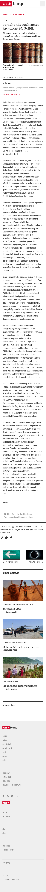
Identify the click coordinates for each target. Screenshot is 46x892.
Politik (4, 736)
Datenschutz (6, 777)
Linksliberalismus (25, 514)
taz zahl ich (6, 816)
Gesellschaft (6, 744)
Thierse (30, 517)
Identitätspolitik (13, 514)
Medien (5, 752)
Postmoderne (9, 517)
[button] (6, 537)
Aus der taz (6, 846)
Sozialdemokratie (20, 517)
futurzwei (5, 875)
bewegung (6, 862)
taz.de (4, 812)
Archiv (4, 756)
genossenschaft (8, 850)
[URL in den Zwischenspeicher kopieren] (1, 537)
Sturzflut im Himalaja (11, 681)
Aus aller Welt (7, 748)
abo (3, 829)
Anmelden (6, 781)
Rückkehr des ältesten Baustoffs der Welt (18, 604)
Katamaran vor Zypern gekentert (15, 643)
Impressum (6, 773)
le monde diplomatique (10, 879)
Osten (4, 760)
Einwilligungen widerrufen (11, 785)
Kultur (4, 740)
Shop (4, 833)
